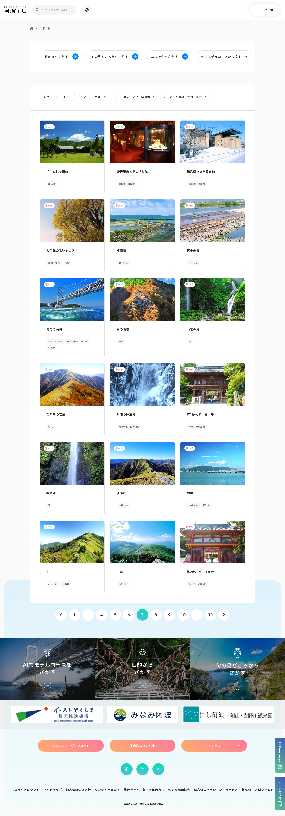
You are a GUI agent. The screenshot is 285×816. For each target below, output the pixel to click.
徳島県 (246, 790)
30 (210, 614)
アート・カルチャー (96, 97)
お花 (66, 97)
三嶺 (120, 572)
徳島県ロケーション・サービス (216, 790)
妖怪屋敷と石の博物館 (132, 172)
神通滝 (51, 493)
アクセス (214, 745)
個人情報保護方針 (78, 790)
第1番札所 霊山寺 (200, 414)
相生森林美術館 (57, 172)
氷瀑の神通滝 (126, 414)
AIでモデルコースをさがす (47, 669)
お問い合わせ (264, 790)
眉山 (190, 493)
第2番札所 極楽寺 (200, 572)
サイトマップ (52, 790)
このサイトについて (25, 790)
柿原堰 (121, 250)
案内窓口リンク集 (142, 745)
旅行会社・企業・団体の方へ (144, 790)
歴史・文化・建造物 (137, 97)
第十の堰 (193, 250)
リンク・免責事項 (107, 790)
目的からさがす (142, 669)
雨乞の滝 (193, 329)
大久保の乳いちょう (60, 250)
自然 (47, 97)
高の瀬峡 (123, 329)
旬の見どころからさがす (237, 669)
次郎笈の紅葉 (55, 414)
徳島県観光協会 (179, 790)
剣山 (49, 572)
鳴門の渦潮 (54, 329)
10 (183, 614)
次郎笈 (121, 493)
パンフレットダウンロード (71, 745)
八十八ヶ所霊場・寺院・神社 (183, 97)
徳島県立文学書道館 (201, 172)
